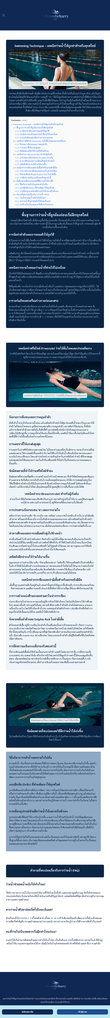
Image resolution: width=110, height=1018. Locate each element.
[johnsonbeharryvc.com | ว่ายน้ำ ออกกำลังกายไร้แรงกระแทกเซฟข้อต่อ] (55, 15)
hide (24, 120)
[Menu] (3, 15)
